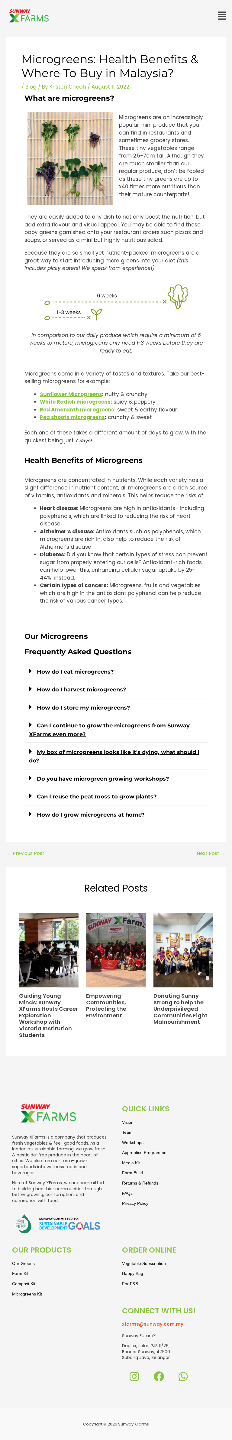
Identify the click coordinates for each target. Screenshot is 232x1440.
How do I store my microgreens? (83, 707)
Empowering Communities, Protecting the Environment (106, 1005)
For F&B (130, 1283)
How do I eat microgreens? (75, 671)
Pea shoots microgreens (72, 417)
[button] (222, 16)
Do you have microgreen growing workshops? (103, 778)
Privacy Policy (135, 1203)
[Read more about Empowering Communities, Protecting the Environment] (116, 949)
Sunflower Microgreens (71, 394)
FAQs (127, 1193)
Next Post (211, 853)
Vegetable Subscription (144, 1263)
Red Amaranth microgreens (77, 409)
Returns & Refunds (140, 1183)
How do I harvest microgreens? (81, 689)
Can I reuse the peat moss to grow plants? (97, 796)
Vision (128, 1122)
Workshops (132, 1142)
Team (127, 1132)
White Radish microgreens (75, 401)
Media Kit (131, 1162)
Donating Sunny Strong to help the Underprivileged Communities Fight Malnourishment (180, 1009)
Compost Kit (23, 1283)
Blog (31, 86)
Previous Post (25, 853)
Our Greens (23, 1263)
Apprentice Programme (144, 1152)
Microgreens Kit (27, 1294)
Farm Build (132, 1172)
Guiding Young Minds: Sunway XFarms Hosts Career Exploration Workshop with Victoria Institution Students (48, 1015)
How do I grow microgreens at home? (91, 814)
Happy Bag (132, 1273)
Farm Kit (20, 1273)
